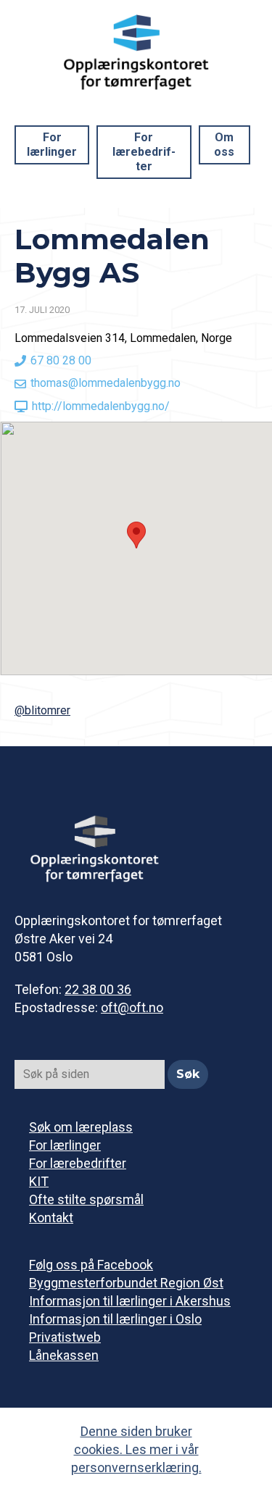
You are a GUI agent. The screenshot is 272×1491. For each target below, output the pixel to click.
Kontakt (51, 1217)
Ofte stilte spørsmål (86, 1199)
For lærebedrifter (144, 151)
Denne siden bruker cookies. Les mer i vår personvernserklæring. (136, 1449)
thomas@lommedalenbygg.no (105, 383)
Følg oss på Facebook (91, 1264)
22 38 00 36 (98, 989)
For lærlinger (52, 144)
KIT (39, 1181)
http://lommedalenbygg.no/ (101, 406)
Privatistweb (65, 1337)
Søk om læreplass (81, 1127)
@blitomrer (42, 710)
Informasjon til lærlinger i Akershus (130, 1300)
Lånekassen (64, 1355)
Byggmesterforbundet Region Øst (126, 1282)
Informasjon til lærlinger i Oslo (115, 1319)
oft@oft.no (132, 1007)
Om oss (224, 144)
